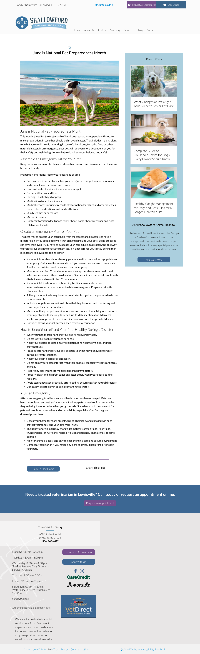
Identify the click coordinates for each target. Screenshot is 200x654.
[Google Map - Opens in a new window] (150, 568)
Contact (151, 30)
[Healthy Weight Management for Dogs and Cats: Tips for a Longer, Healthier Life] (154, 182)
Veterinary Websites (36, 649)
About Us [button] (89, 30)
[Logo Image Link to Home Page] (41, 22)
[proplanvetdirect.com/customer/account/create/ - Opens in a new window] (78, 606)
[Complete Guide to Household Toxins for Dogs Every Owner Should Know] (154, 129)
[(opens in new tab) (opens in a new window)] (78, 585)
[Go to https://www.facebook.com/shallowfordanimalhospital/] (75, 571)
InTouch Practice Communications (70, 649)
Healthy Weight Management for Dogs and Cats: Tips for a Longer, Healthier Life (153, 208)
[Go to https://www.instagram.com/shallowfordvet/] (82, 571)
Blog (140, 30)
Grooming (115, 30)
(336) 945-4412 (104, 5)
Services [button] (102, 30)
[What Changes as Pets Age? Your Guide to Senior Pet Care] (154, 80)
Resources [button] (129, 30)
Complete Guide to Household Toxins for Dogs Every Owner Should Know (152, 155)
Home (77, 30)
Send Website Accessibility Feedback (144, 649)
